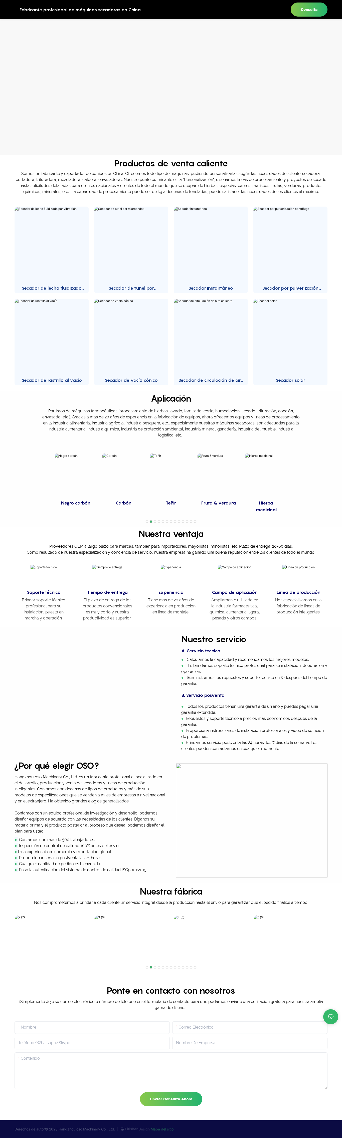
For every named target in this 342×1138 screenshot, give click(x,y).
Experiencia (171, 592)
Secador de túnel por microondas (131, 288)
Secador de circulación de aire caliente (210, 380)
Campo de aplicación (235, 592)
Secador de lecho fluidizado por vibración (52, 288)
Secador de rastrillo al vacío (52, 380)
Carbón (123, 502)
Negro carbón (75, 502)
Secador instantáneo (210, 288)
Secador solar (290, 380)
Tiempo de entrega (107, 592)
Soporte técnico (44, 592)
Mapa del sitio (162, 1129)
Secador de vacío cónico (131, 380)
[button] (147, 522)
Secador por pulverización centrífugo (290, 288)
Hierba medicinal (266, 506)
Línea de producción (298, 592)
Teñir (171, 502)
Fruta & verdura (218, 502)
